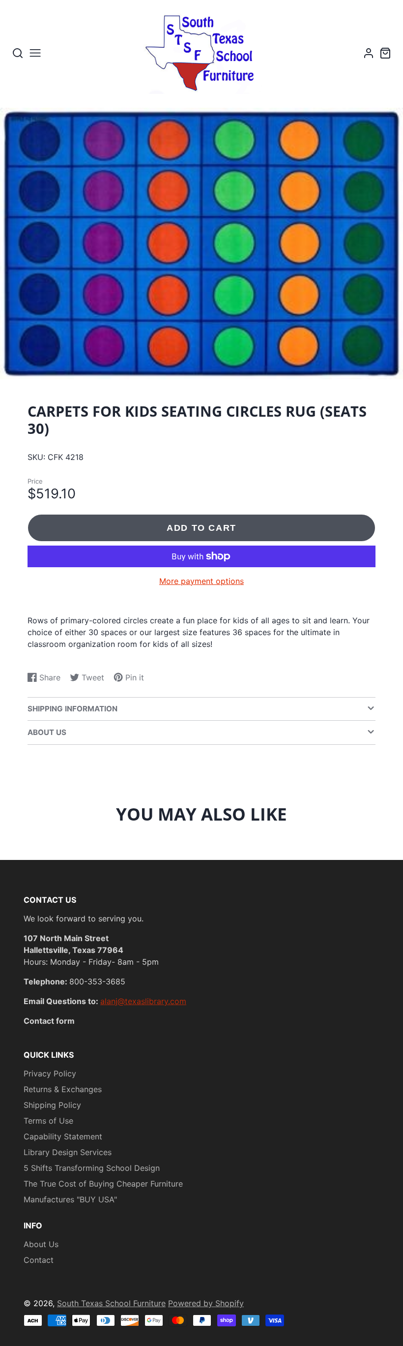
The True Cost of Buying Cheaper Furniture (103, 1184)
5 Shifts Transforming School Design (92, 1168)
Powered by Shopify (206, 1303)
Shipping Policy (52, 1105)
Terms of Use (48, 1121)
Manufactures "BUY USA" (70, 1199)
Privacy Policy (50, 1073)
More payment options (201, 581)
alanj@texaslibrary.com (143, 1001)
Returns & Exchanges (63, 1089)
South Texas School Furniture (111, 1303)
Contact (39, 1260)
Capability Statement (63, 1136)
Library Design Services (68, 1152)
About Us (41, 1244)
